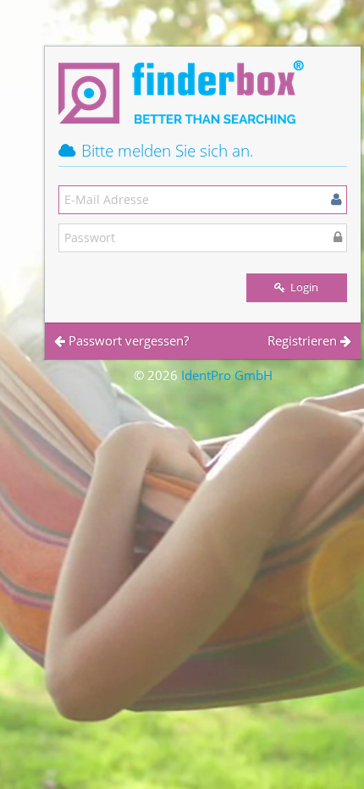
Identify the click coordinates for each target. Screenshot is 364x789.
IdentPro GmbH (227, 375)
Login (303, 287)
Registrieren (303, 340)
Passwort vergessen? (127, 340)
